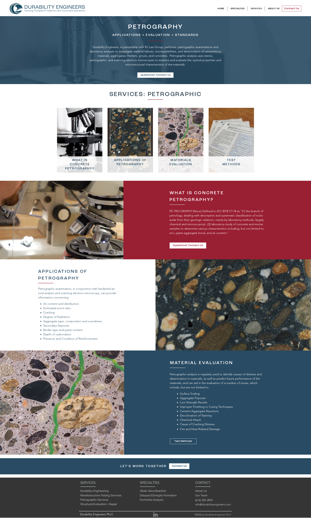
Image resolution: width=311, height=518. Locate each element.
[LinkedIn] (155, 514)
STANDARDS (187, 35)
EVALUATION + (159, 35)
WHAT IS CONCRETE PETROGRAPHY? (79, 164)
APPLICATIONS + (128, 35)
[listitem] (79, 141)
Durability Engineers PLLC (96, 514)
